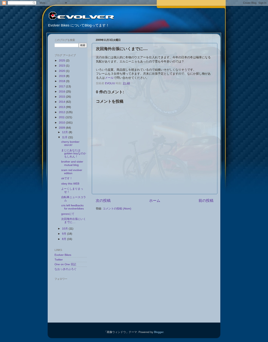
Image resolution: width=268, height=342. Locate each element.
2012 (62, 112)
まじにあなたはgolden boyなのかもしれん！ (73, 153)
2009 (62, 127)
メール (109, 77)
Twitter (59, 259)
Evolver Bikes (63, 254)
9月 (64, 233)
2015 (62, 96)
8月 (64, 239)
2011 (62, 117)
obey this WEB (70, 183)
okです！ (66, 178)
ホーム (154, 200)
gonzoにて (67, 213)
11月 (65, 137)
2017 (62, 86)
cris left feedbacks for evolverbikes (72, 207)
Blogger (158, 332)
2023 (62, 65)
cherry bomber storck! (70, 143)
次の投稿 (103, 200)
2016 (62, 91)
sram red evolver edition (71, 172)
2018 (62, 81)
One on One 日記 (65, 264)
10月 (65, 228)
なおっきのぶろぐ (66, 269)
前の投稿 (206, 200)
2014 (62, 101)
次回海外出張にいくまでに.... (73, 221)
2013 (62, 107)
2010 (62, 122)
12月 (65, 132)
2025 (62, 60)
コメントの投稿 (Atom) (117, 208)
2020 (62, 70)
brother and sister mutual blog (72, 163)
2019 (62, 76)
